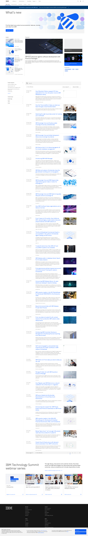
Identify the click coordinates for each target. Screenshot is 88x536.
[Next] (80, 453)
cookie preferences (43, 530)
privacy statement (41, 532)
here (67, 531)
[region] (53, 96)
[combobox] (53, 83)
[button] (80, 1)
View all (9, 93)
